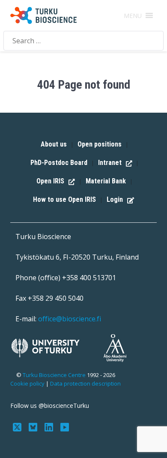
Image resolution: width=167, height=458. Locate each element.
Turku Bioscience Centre (55, 375)
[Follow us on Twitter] (18, 426)
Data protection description (85, 383)
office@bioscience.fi (69, 318)
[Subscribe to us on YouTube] (64, 426)
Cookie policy (27, 383)
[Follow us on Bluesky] (34, 426)
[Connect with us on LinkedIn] (50, 426)
